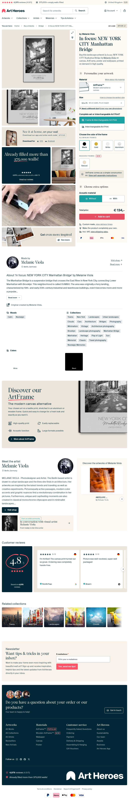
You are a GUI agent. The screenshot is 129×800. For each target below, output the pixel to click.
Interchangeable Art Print (96, 126)
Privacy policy (87, 789)
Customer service (76, 724)
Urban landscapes (111, 317)
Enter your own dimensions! (102, 108)
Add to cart (104, 216)
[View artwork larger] (72, 32)
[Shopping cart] (124, 10)
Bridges (102, 321)
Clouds (71, 321)
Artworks (6, 18)
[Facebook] (24, 759)
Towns (70, 317)
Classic (82, 340)
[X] (28, 759)
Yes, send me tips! (67, 666)
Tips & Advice (67, 18)
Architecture (90, 321)
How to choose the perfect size (112, 97)
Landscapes (94, 317)
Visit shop (115, 260)
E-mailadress (62, 654)
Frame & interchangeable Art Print (101, 120)
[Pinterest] (21, 759)
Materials (50, 18)
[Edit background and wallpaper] (72, 37)
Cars (79, 321)
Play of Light (97, 335)
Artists (36, 18)
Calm (10, 317)
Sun (108, 335)
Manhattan (72, 335)
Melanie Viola (88, 34)
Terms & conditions (44, 789)
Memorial (72, 340)
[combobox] (57, 10)
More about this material (115, 79)
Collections (22, 18)
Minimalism (73, 326)
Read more (115, 264)
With (115, 198)
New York (81, 317)
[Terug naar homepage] (13, 10)
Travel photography (97, 340)
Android (51, 141)
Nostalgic (20, 317)
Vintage (84, 326)
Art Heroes (103, 724)
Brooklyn (71, 331)
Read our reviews (26, 179)
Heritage (84, 335)
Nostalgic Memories (76, 345)
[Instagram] (16, 759)
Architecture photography (103, 326)
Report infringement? (72, 789)
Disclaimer (58, 789)
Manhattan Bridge (111, 331)
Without (92, 198)
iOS (41, 141)
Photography (115, 321)
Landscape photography (89, 331)
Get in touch (115, 710)
